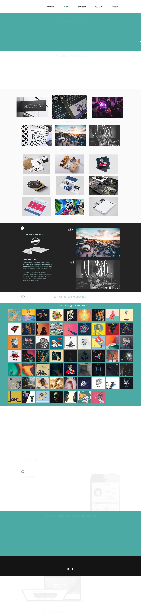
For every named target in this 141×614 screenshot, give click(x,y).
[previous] (12, 358)
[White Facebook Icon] (72, 569)
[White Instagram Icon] (68, 569)
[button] (14, 315)
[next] (128, 358)
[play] (128, 401)
